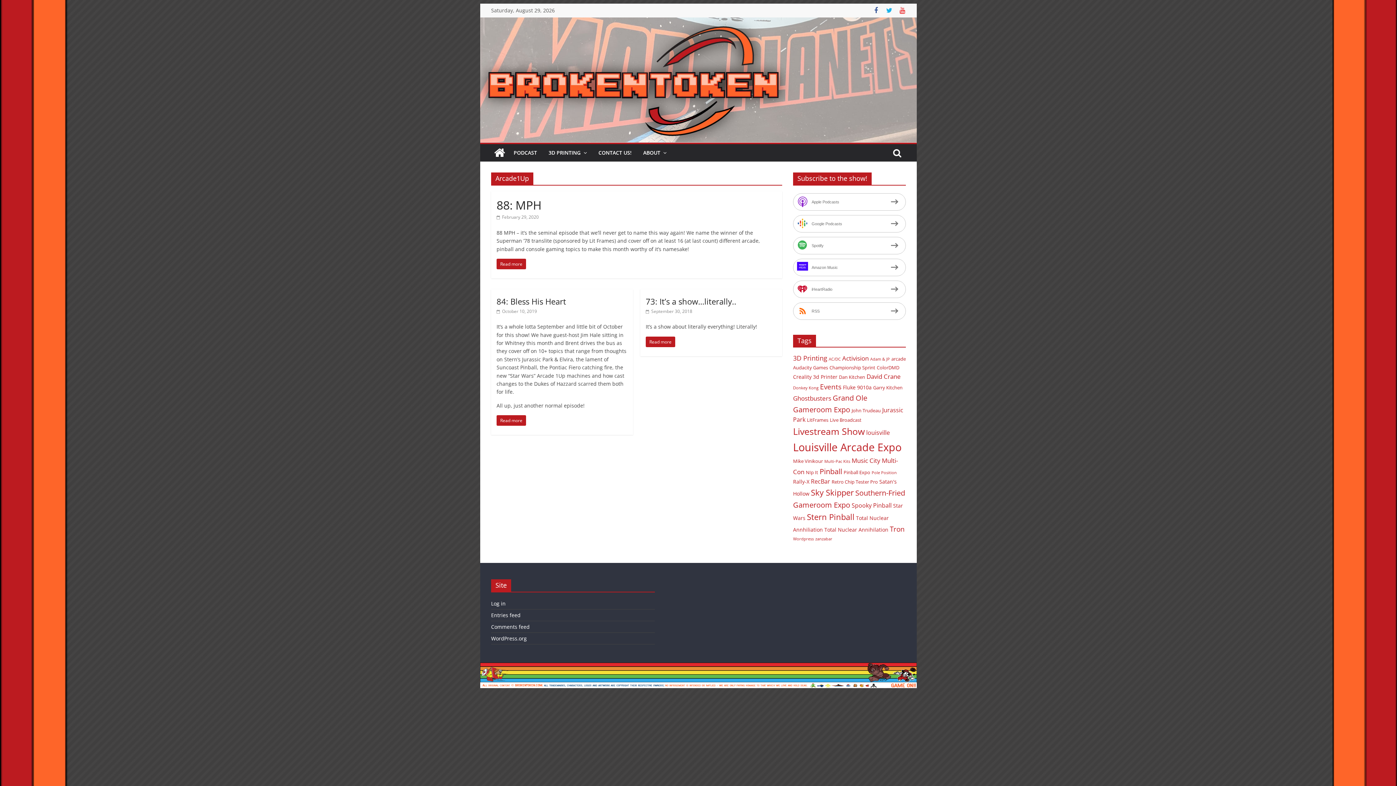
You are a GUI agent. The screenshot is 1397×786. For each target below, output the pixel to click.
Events (830, 387)
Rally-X (801, 481)
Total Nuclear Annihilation (856, 529)
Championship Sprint (852, 367)
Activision (855, 358)
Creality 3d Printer (815, 376)
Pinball (831, 471)
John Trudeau (866, 410)
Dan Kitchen (852, 377)
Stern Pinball (831, 517)
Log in (498, 603)
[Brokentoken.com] (698, 22)
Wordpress (803, 538)
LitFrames (817, 420)
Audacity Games (810, 367)
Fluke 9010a (857, 387)
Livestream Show (829, 431)
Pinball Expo (857, 472)
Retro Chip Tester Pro (855, 482)
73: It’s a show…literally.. (691, 301)
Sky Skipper (832, 492)
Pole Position (884, 472)
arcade (898, 359)
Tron (897, 529)
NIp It (812, 472)
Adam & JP (880, 359)
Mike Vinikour (808, 461)
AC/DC (835, 359)
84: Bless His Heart (531, 301)
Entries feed (506, 615)
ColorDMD (888, 367)
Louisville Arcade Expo (847, 447)
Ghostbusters (812, 398)
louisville (878, 433)
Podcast (525, 152)
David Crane (884, 376)
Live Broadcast (845, 420)
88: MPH (519, 205)
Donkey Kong (806, 387)
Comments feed (510, 626)
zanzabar (823, 538)
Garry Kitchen (888, 387)
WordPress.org (509, 638)
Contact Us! (615, 152)
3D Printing (565, 152)
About (651, 152)
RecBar (820, 481)
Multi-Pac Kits (837, 461)
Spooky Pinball (872, 505)
